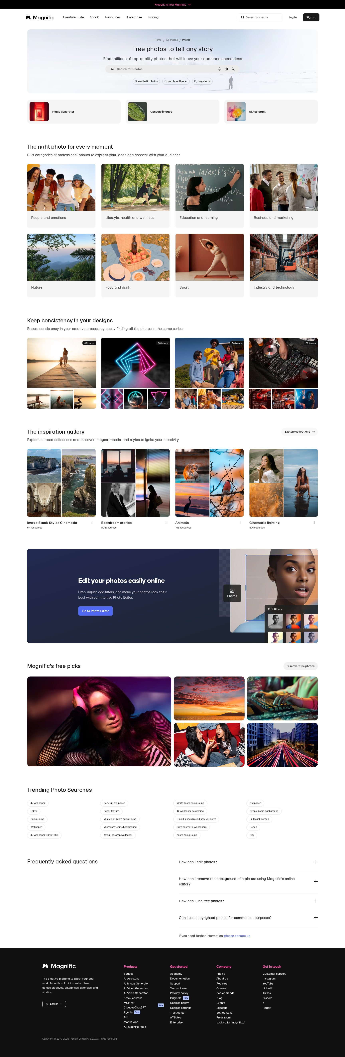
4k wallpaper (38, 803)
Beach (253, 827)
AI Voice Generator (136, 993)
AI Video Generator (136, 988)
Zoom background (187, 835)
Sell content (224, 1012)
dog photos (204, 81)
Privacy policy (179, 993)
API (126, 1017)
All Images (172, 40)
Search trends (225, 993)
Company (223, 966)
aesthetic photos (148, 81)
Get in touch (272, 966)
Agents (131, 1012)
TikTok (267, 993)
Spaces (128, 974)
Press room (223, 1017)
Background (37, 819)
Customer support (274, 974)
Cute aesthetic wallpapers (191, 827)
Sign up (311, 17)
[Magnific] (59, 967)
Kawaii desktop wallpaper (118, 835)
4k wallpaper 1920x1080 (44, 835)
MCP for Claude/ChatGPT (143, 1005)
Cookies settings (180, 1008)
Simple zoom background (264, 811)
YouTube (268, 983)
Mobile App (131, 1022)
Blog (219, 998)
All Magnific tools (135, 1027)
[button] (54, 1004)
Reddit (267, 1008)
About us (222, 978)
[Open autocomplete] (111, 69)
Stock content (133, 998)
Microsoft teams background (120, 827)
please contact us (237, 936)
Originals (179, 998)
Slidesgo (221, 1008)
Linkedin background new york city (196, 819)
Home (158, 40)
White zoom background (190, 803)
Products (130, 966)
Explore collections (297, 431)
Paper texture (111, 811)
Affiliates (175, 1017)
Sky (252, 835)
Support (175, 983)
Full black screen (259, 819)
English (54, 1003)
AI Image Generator (136, 983)
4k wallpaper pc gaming (190, 811)
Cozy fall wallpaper (114, 803)
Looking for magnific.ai (230, 1022)
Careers (221, 988)
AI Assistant (131, 978)
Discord (267, 998)
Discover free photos (301, 666)
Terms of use (178, 988)
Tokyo (34, 811)
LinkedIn (268, 988)
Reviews (221, 983)
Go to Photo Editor (95, 611)
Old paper (255, 803)
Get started (178, 966)
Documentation (180, 978)
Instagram (269, 978)
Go (36, 758)
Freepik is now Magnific (170, 4)
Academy (176, 974)
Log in (293, 17)
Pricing (153, 17)
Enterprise (176, 1022)
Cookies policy (179, 1003)
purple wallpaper (177, 81)
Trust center (177, 1012)
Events (220, 1003)
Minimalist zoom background (120, 819)
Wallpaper (36, 827)
